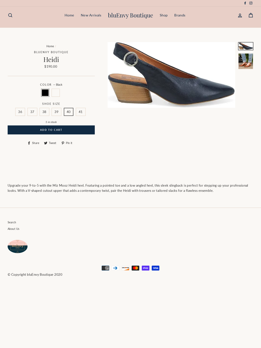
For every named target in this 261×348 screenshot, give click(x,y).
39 (56, 112)
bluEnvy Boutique (130, 15)
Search (12, 222)
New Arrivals (91, 15)
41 (81, 112)
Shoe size (51, 103)
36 (20, 112)
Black (45, 93)
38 (44, 112)
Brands (180, 15)
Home (69, 15)
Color (51, 84)
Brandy (56, 93)
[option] (171, 75)
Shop (164, 15)
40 (69, 112)
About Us (13, 228)
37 (32, 112)
